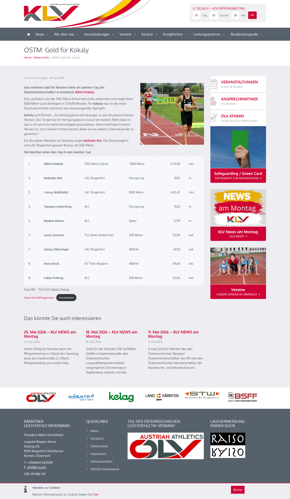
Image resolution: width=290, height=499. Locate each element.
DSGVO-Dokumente (104, 469)
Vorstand (96, 438)
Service (147, 34)
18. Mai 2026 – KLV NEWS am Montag (111, 334)
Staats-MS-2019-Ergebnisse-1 (39, 297)
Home (27, 57)
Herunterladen (66, 297)
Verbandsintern (101, 461)
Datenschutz (99, 446)
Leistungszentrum (207, 34)
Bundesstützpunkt (245, 34)
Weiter (237, 490)
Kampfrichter (173, 34)
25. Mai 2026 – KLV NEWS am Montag (50, 334)
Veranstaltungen (97, 34)
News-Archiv (41, 57)
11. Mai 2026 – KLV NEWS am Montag (173, 334)
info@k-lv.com (36, 467)
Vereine (126, 34)
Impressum (98, 454)
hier (96, 494)
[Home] (28, 34)
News (40, 34)
